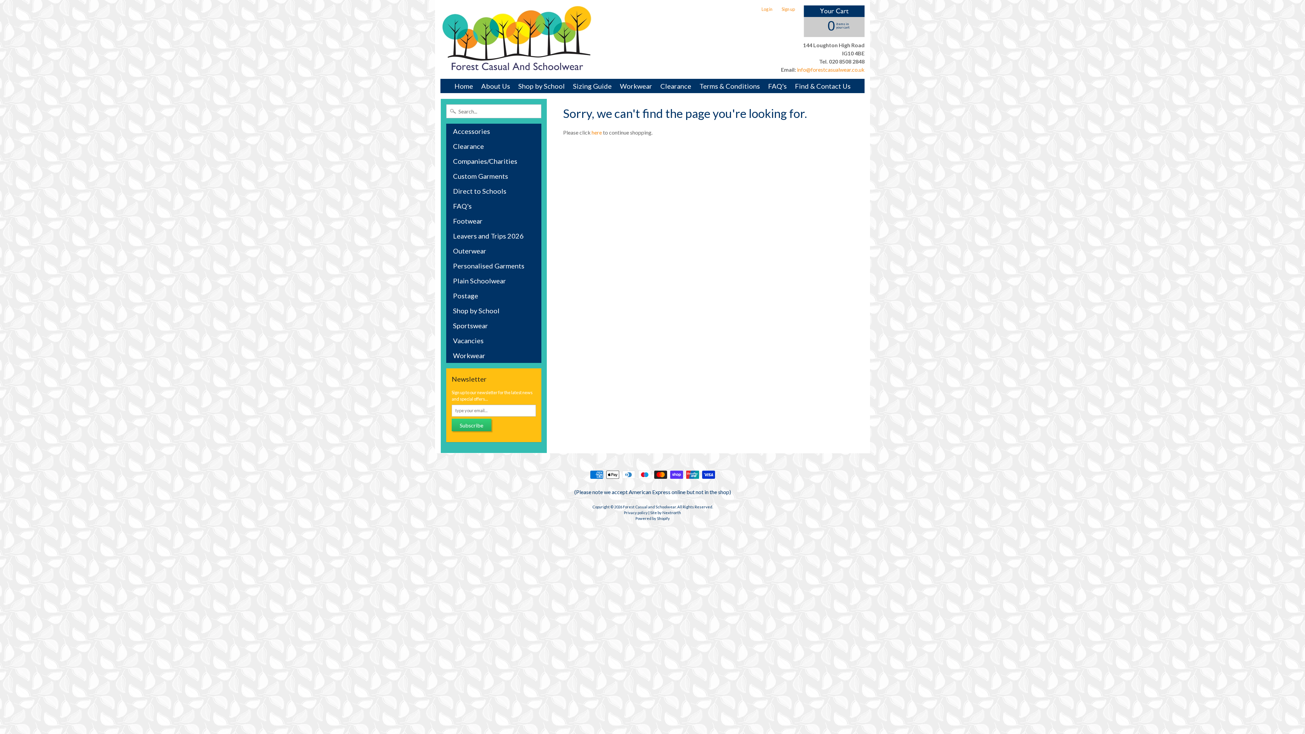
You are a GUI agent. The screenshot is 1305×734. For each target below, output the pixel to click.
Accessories (471, 131)
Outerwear (469, 251)
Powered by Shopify (653, 518)
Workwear (636, 86)
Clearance (675, 86)
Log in (767, 9)
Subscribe (471, 425)
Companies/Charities (485, 161)
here (597, 132)
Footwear (468, 221)
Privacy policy (636, 512)
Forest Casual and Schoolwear (649, 507)
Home (463, 86)
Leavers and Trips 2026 (488, 236)
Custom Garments (480, 176)
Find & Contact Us (823, 86)
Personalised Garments (488, 266)
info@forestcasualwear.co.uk (830, 69)
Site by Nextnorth (665, 512)
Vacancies (468, 340)
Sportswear (470, 325)
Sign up (788, 9)
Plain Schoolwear (479, 281)
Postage (465, 296)
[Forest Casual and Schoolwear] (516, 39)
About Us (495, 86)
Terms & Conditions (729, 86)
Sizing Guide (592, 86)
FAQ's (777, 86)
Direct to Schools (479, 191)
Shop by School (541, 86)
